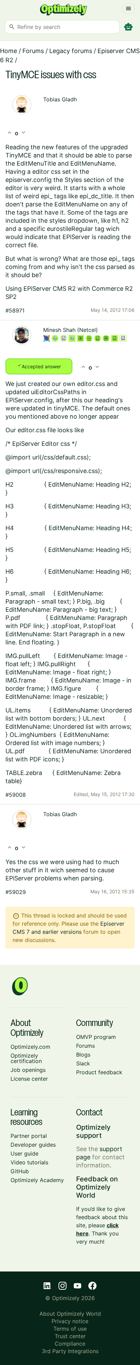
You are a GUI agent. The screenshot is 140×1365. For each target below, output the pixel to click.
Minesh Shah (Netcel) (70, 329)
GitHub (20, 1171)
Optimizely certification (26, 1058)
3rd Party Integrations (70, 1351)
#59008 (15, 794)
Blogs (83, 1054)
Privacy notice (70, 1321)
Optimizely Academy (37, 1180)
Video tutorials (29, 1162)
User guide (24, 1153)
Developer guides (33, 1144)
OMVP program (96, 1036)
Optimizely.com (30, 1046)
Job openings (28, 1069)
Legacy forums (70, 50)
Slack (83, 1063)
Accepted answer (39, 366)
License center (29, 1078)
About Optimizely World (70, 1313)
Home (8, 50)
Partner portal (29, 1135)
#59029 (15, 892)
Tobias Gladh (60, 99)
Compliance (70, 1343)
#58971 (14, 310)
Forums (33, 50)
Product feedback (99, 1072)
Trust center (70, 1336)
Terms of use (70, 1328)
